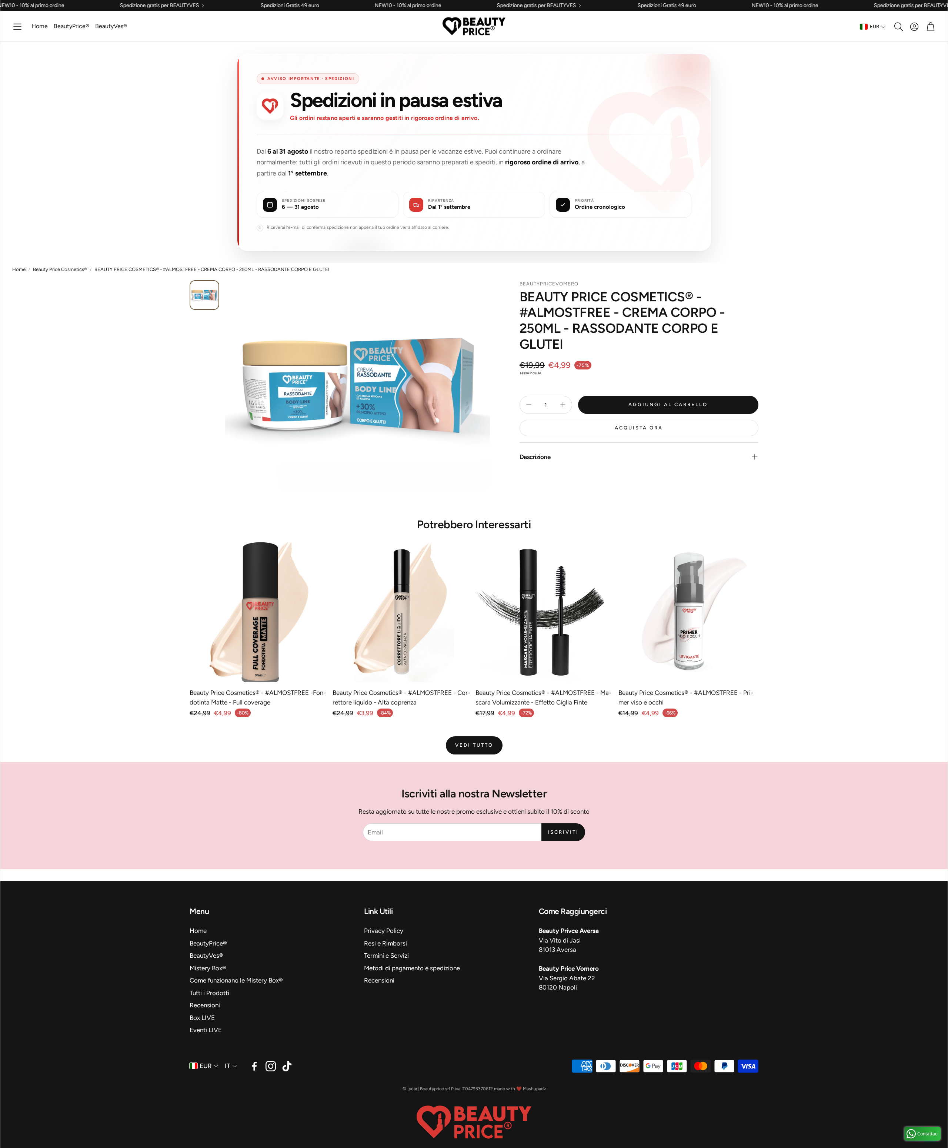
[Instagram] (271, 1066)
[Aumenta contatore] (563, 404)
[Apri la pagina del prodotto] (260, 612)
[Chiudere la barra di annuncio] (940, 5)
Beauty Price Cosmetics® (60, 269)
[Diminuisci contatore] (528, 404)
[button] (17, 26)
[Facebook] (254, 1066)
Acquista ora (639, 428)
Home (19, 269)
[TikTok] (287, 1066)
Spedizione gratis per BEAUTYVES (74, 5)
